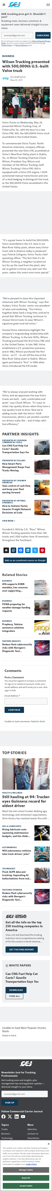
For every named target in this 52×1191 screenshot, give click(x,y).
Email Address (12, 696)
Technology (8, 868)
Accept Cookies (26, 1186)
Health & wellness (12, 793)
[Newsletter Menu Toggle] (48, 4)
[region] (26, 1165)
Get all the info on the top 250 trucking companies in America (24, 926)
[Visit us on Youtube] (23, 1116)
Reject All (26, 1178)
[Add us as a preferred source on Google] (13, 550)
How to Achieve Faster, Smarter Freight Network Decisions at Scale (16, 509)
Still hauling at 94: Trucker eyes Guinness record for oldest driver (26, 801)
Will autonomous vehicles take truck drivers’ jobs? (16, 852)
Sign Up (9, 1102)
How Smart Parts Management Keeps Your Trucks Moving (16, 467)
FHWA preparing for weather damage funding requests (16, 607)
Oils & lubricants (11, 826)
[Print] (6, 550)
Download (16, 990)
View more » (8, 521)
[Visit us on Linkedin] (17, 1116)
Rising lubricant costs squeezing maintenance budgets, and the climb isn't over (15, 833)
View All (14, 996)
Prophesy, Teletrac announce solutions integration (13, 628)
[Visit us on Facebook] (3, 1116)
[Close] (49, 1144)
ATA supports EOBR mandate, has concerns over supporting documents (15, 588)
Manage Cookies (26, 1170)
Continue (14, 709)
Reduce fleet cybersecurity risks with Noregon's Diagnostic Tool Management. (17, 648)
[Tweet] (35, 550)
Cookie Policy (31, 1164)
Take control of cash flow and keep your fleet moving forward (16, 489)
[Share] (20, 550)
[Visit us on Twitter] (10, 1116)
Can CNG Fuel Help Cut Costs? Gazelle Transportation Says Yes (15, 449)
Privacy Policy (6, 45)
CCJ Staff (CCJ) (17, 76)
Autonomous (9, 847)
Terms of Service (21, 45)
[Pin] (42, 550)
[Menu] (4, 4)
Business (8, 56)
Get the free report (21, 949)
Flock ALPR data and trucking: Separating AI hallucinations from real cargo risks (15, 875)
